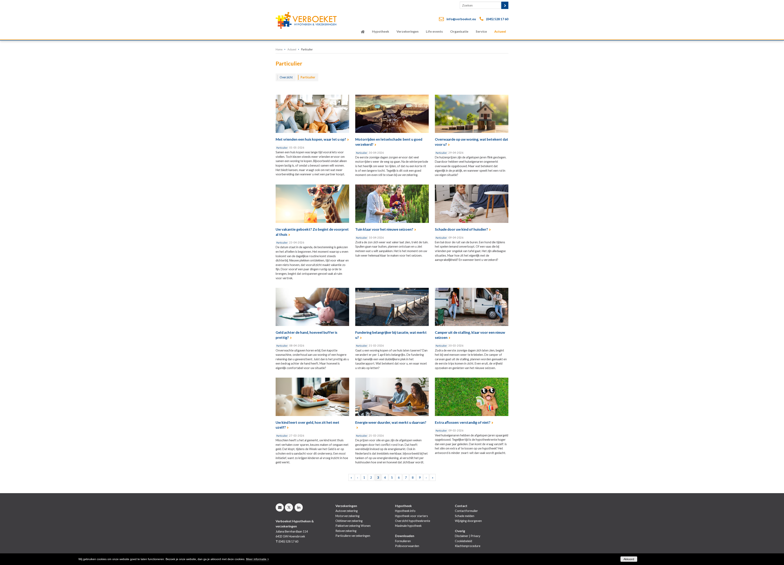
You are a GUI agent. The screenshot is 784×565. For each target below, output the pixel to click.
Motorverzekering (347, 516)
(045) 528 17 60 (497, 19)
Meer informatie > (257, 559)
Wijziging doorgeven (468, 521)
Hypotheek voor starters (411, 516)
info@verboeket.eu (461, 19)
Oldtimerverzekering (349, 521)
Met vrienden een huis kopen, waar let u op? (311, 139)
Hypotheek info (405, 511)
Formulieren (403, 541)
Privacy (475, 536)
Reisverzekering (345, 531)
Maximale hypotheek (408, 525)
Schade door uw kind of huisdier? (461, 229)
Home (279, 49)
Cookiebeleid (463, 541)
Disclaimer (461, 536)
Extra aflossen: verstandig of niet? (462, 422)
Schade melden (464, 516)
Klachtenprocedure (467, 546)
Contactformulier (466, 511)
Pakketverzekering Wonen (353, 525)
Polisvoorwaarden (407, 546)
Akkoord (629, 559)
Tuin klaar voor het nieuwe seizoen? (384, 229)
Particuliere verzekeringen (352, 535)
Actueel (291, 49)
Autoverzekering (346, 511)
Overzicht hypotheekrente (412, 521)
